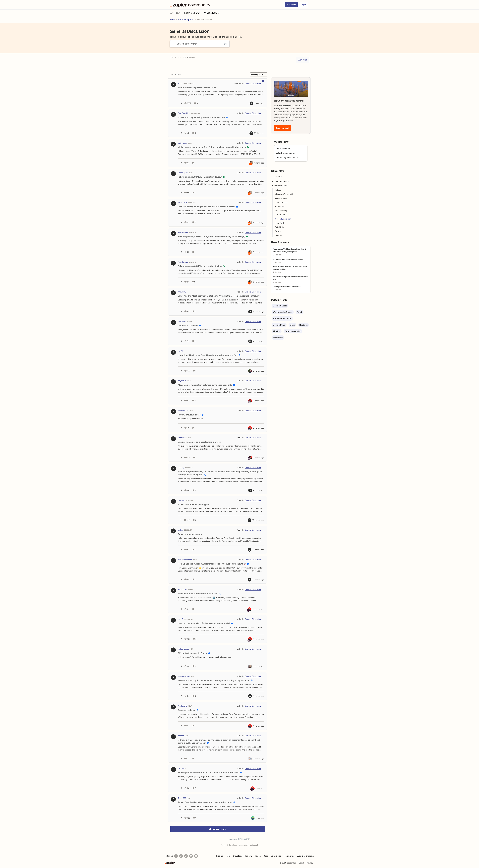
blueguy (181, 500)
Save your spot (282, 128)
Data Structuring (281, 202)
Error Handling (281, 211)
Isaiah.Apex (182, 589)
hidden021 (182, 321)
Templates (289, 856)
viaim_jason (182, 143)
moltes (180, 530)
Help (228, 856)
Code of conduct (283, 148)
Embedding (280, 206)
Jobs (266, 856)
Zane (180, 83)
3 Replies (277, 290)
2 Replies (277, 272)
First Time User (184, 113)
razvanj (181, 467)
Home (172, 19)
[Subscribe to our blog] (186, 856)
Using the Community (285, 153)
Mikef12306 (182, 202)
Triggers (278, 235)
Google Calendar (293, 331)
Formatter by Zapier (282, 318)
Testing (278, 231)
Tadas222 (182, 798)
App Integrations (305, 856)
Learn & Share (191, 13)
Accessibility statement (248, 845)
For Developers (185, 19)
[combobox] (200, 43)
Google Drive (279, 325)
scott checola (183, 410)
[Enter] (172, 43)
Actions (278, 190)
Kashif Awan (183, 232)
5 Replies (277, 255)
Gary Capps (183, 173)
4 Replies (277, 262)
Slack (292, 325)
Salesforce (278, 337)
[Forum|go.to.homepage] (191, 4)
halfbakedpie (183, 649)
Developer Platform (242, 856)
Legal (301, 863)
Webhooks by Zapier (282, 312)
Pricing (219, 856)
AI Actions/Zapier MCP (284, 194)
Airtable (276, 331)
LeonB (180, 619)
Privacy (309, 863)
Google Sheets (280, 306)
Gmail (299, 312)
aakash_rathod (184, 676)
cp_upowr (182, 381)
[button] (291, 4)
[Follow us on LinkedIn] (181, 856)
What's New (210, 13)
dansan (181, 736)
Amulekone (182, 706)
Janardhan (182, 438)
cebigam (181, 768)
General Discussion (283, 219)
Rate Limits (279, 227)
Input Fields (280, 223)
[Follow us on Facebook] (176, 856)
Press (258, 856)
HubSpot (303, 325)
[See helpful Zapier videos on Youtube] (196, 856)
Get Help (174, 13)
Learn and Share (281, 181)
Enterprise (276, 856)
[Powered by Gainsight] (240, 840)
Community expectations (287, 157)
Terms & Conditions (229, 845)
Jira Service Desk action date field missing (288, 259)
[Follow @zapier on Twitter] (191, 856)
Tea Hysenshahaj (185, 560)
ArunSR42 (182, 292)
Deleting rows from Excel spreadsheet (286, 286)
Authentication (281, 198)
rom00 (180, 351)
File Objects (280, 215)
